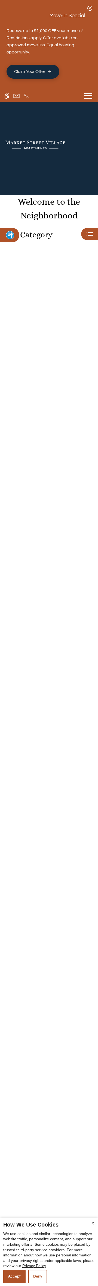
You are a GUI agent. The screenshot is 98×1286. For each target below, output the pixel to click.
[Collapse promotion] (90, 8)
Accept (14, 1276)
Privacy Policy (34, 1266)
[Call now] (27, 96)
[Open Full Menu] (88, 96)
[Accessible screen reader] (6, 96)
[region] (49, 749)
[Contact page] (16, 96)
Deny (37, 1276)
